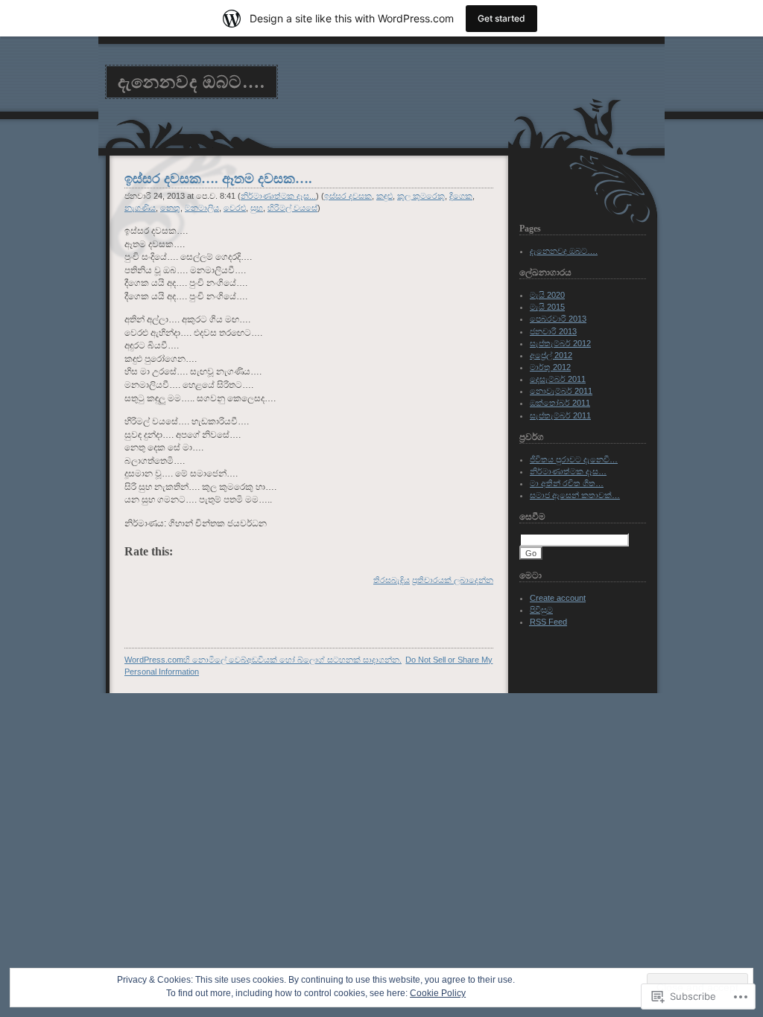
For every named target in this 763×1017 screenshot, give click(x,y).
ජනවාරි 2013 (553, 331)
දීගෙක (460, 195)
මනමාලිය (202, 207)
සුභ (256, 207)
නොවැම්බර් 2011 (561, 390)
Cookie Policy (438, 993)
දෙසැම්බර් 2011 (558, 378)
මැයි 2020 (547, 294)
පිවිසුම (541, 609)
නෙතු (170, 207)
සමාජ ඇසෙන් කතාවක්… (575, 495)
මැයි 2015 (547, 306)
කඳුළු (384, 195)
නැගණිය (140, 207)
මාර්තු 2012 (550, 367)
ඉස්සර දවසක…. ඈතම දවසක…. (218, 178)
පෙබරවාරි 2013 (558, 318)
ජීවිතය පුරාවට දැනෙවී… (574, 459)
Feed (548, 621)
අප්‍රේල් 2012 (551, 355)
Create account (558, 597)
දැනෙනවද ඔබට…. (191, 82)
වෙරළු (235, 207)
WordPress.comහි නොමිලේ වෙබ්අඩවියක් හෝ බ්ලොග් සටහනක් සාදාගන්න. (263, 659)
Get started (501, 18)
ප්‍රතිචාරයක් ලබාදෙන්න (452, 580)
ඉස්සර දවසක (348, 195)
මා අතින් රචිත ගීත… (567, 483)
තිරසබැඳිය (391, 580)
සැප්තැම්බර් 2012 (560, 343)
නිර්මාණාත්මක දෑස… (568, 471)
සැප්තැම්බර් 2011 (560, 415)
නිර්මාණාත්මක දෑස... (278, 195)
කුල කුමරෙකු (421, 195)
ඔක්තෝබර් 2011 (560, 402)
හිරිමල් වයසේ (292, 207)
